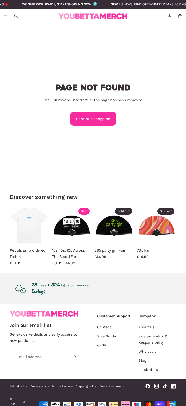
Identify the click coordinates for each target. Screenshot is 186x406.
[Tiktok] (165, 386)
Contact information (113, 386)
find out (141, 4)
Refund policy (19, 386)
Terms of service (62, 386)
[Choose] (41, 238)
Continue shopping (93, 118)
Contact (104, 327)
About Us (146, 327)
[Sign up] (74, 357)
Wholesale (147, 351)
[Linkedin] (173, 386)
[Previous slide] (15, 225)
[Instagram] (156, 386)
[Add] (84, 238)
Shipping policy (86, 386)
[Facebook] (148, 386)
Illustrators (148, 369)
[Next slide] (44, 225)
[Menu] (5, 16)
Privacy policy (40, 386)
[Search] (16, 16)
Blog (142, 360)
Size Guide (106, 336)
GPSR (102, 345)
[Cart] (180, 16)
